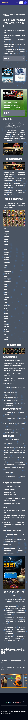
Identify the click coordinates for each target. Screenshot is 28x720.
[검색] (25, 2)
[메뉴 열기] (17, 3)
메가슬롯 (10, 174)
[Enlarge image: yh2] (11, 69)
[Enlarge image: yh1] (23, 69)
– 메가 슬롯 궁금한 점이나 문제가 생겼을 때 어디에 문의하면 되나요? (13, 668)
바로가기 (6, 59)
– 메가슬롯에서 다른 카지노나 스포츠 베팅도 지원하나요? (13, 661)
